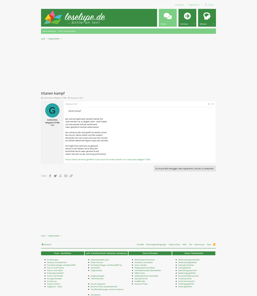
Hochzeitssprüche (186, 281)
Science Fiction (53, 284)
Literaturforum (141, 278)
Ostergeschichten (186, 265)
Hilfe (184, 244)
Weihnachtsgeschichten (189, 259)
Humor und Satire (55, 270)
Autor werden (140, 265)
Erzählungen (52, 259)
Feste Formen (97, 262)
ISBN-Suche (139, 273)
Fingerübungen (97, 276)
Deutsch (47, 244)
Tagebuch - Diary (54, 286)
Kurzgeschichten (54, 278)
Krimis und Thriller (55, 276)
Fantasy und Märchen (57, 262)
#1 (213, 104)
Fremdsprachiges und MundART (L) (106, 265)
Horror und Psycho (55, 267)
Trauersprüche (185, 278)
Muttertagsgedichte (187, 273)
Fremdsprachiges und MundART (61, 265)
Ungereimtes (96, 270)
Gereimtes (95, 267)
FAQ (190, 244)
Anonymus (95, 294)
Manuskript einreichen (144, 259)
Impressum (199, 244)
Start (209, 244)
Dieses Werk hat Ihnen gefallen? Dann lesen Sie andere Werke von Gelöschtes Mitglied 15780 (107, 159)
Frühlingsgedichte (186, 284)
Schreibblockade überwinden (147, 270)
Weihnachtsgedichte (187, 262)
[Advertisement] (128, 64)
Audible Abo (139, 281)
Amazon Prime (141, 284)
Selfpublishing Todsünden (146, 276)
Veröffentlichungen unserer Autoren (107, 289)
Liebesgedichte (185, 286)
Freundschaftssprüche (188, 276)
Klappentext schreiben (144, 267)
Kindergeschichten (55, 273)
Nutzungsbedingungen (156, 244)
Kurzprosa (52, 281)
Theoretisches (97, 278)
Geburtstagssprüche (187, 270)
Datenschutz (174, 244)
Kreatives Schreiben (143, 262)
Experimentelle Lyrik (100, 259)
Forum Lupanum (98, 284)
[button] (168, 18)
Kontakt (140, 244)
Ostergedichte (184, 267)
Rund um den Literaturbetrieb (104, 286)
